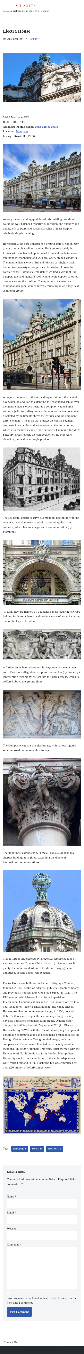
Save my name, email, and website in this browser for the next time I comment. (42, 1300)
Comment (14, 1244)
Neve (27, 1350)
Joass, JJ (37, 1149)
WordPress (53, 1350)
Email (11, 1212)
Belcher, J (19, 1149)
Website (11, 1228)
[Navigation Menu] (76, 8)
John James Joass (46, 126)
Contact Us (10, 1342)
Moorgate (22, 131)
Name (11, 1196)
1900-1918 (34, 38)
